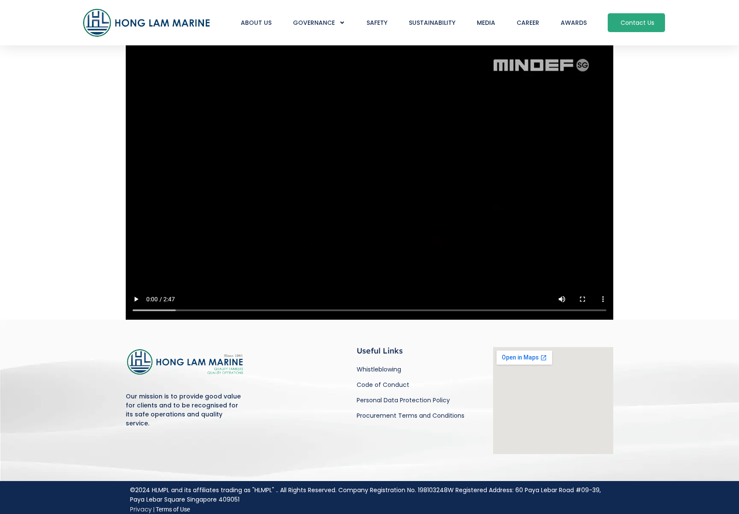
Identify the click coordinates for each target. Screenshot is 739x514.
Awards (574, 22)
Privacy (141, 509)
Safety (377, 22)
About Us (256, 22)
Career (528, 22)
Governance (314, 22)
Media (486, 22)
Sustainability (432, 22)
